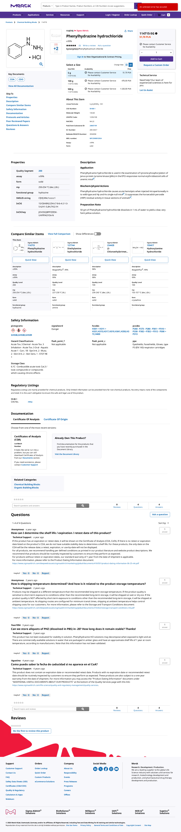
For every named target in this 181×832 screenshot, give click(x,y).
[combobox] (91, 6)
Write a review (89, 45)
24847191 (93, 125)
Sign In (80, 56)
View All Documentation (20, 86)
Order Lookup (130, 15)
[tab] (11, 22)
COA (12, 79)
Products (9, 22)
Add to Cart (156, 58)
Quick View (30, 259)
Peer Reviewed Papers (18, 121)
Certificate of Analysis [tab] (26, 419)
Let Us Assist (146, 90)
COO (21, 79)
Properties (11, 97)
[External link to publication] (93, 179)
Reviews (10, 129)
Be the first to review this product (32, 731)
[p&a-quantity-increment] (171, 52)
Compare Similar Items (18, 105)
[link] (19, 499)
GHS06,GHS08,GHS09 (21, 335)
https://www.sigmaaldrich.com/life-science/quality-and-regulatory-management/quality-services (55, 685)
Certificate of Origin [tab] (56, 419)
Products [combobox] (46, 6)
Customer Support (29, 464)
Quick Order (146, 15)
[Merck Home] (21, 5)
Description (12, 101)
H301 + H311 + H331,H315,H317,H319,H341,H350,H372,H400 (110, 331)
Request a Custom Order (156, 65)
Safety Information (16, 109)
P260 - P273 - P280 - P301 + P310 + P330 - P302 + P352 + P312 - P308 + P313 (149, 331)
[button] (112, 15)
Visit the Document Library (67, 454)
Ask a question (104, 45)
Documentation (14, 113)
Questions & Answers (17, 125)
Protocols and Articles (17, 117)
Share (130, 31)
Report (45, 573)
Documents (28, 458)
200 (40, 170)
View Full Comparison (59, 234)
